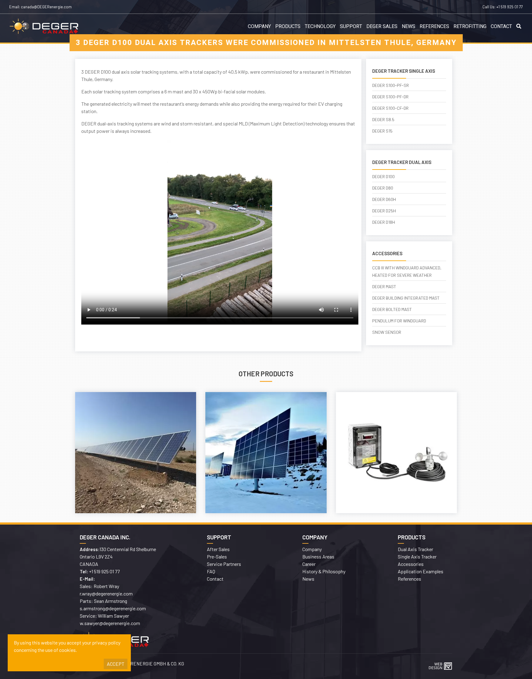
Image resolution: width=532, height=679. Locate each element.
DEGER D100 (383, 176)
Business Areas (318, 556)
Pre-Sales (217, 556)
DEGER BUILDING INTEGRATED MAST (406, 298)
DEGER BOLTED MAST (392, 309)
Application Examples (420, 571)
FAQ (211, 571)
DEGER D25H (384, 210)
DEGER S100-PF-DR (390, 96)
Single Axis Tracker (417, 556)
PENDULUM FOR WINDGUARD (399, 320)
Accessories (411, 564)
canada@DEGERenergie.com (46, 6)
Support (351, 26)
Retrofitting (469, 26)
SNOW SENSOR (386, 332)
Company (259, 26)
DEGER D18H (383, 222)
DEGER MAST (384, 286)
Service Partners (224, 564)
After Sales (218, 549)
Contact (501, 26)
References (434, 26)
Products (287, 26)
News (408, 26)
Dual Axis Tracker (415, 549)
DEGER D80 (382, 187)
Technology (320, 26)
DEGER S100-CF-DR (390, 108)
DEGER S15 (382, 130)
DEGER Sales (381, 26)
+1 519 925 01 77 (509, 6)
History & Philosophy (323, 571)
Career (309, 564)
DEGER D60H (384, 199)
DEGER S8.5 (383, 119)
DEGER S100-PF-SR (390, 85)
